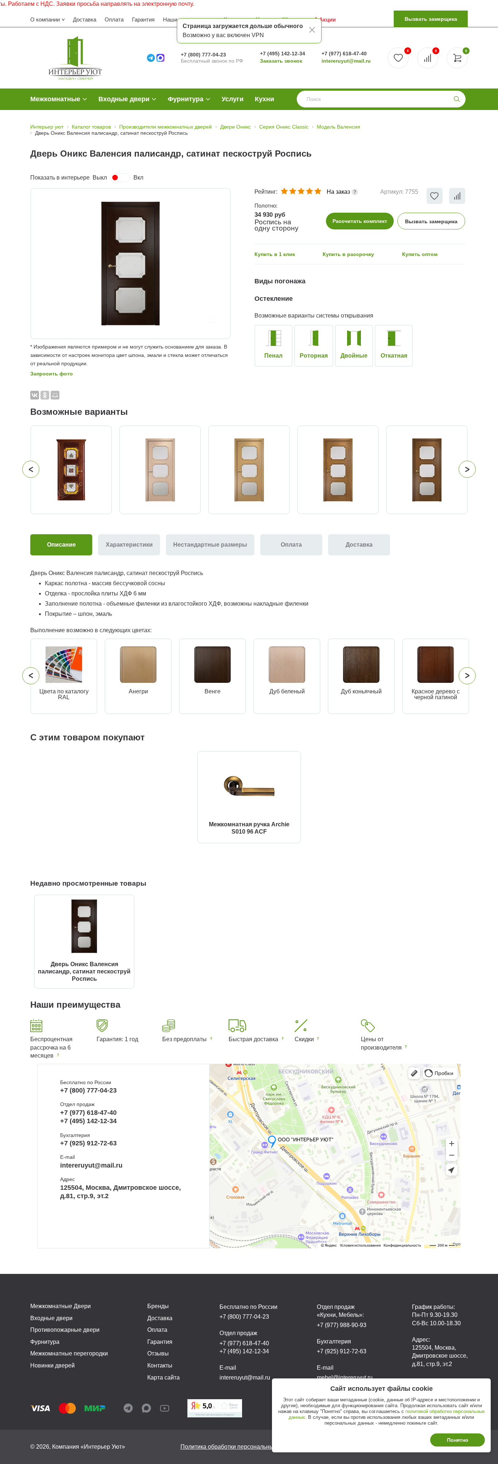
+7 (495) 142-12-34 (282, 53)
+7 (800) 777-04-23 (203, 55)
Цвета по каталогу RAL (64, 694)
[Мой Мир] (55, 395)
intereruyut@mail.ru (346, 61)
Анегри (138, 691)
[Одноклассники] (44, 395)
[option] (130, 263)
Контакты (159, 1365)
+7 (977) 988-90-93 (341, 1325)
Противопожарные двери (65, 1330)
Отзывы (158, 1353)
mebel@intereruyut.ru (345, 1377)
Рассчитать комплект (359, 221)
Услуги (233, 99)
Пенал (273, 356)
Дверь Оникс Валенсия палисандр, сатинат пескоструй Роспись (84, 971)
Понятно (457, 1440)
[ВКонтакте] (34, 395)
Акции (327, 19)
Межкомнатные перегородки (69, 1353)
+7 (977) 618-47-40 (344, 53)
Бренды (158, 1306)
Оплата (114, 19)
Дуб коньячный (361, 691)
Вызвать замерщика (431, 19)
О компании (45, 19)
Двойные (354, 356)
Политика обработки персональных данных (239, 1447)
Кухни (264, 99)
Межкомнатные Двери (60, 1306)
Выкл (100, 177)
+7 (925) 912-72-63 (88, 1143)
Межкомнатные (55, 99)
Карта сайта (163, 1377)
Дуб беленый (287, 691)
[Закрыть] (312, 30)
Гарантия (143, 19)
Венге (213, 691)
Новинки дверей (52, 1365)
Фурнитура (185, 99)
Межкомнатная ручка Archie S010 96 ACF (249, 828)
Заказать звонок (281, 61)
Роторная (314, 356)
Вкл (138, 177)
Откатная (394, 356)
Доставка (84, 19)
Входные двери (123, 99)
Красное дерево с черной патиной (436, 694)
